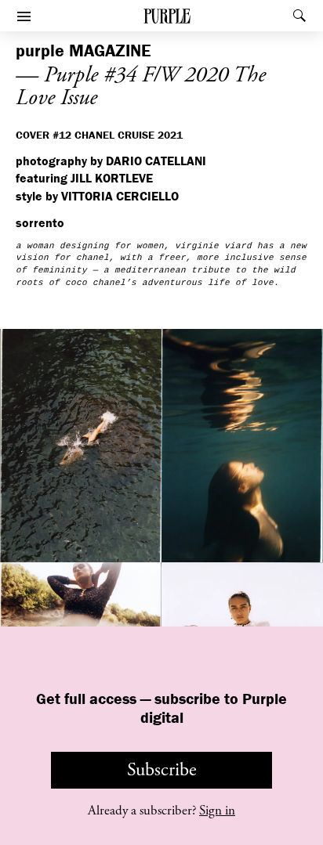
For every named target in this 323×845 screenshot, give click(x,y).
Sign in (217, 810)
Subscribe (162, 770)
